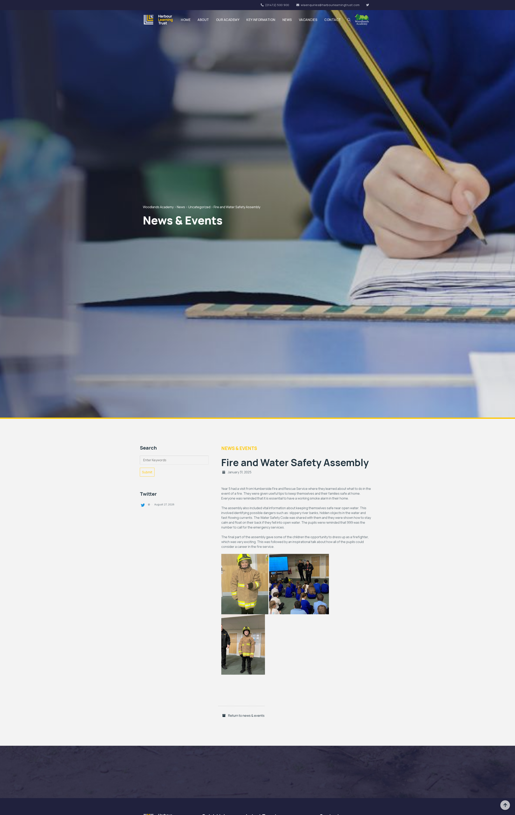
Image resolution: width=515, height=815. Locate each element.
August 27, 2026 (164, 504)
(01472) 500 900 (277, 5)
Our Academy (228, 20)
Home (186, 20)
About (203, 20)
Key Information (260, 20)
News (287, 20)
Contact (332, 20)
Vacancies (308, 20)
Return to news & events (246, 715)
